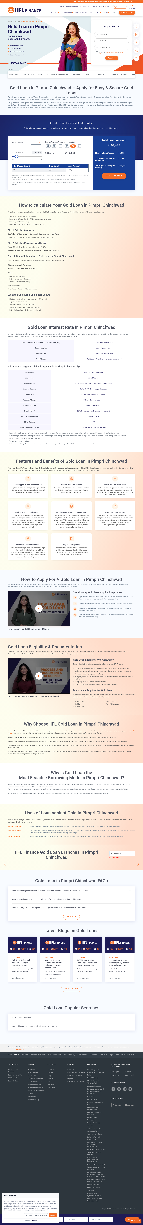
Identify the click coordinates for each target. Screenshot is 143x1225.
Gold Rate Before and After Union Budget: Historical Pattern (21, 962)
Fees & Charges (92, 1078)
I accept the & (109, 52)
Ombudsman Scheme (94, 1134)
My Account (128, 13)
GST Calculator (13, 1078)
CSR (89, 7)
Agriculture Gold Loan (35, 1079)
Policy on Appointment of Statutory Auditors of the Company (96, 1167)
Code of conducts (93, 1184)
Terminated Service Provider (93, 1153)
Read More (20, 1049)
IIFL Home (115, 1075)
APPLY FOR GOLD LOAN (114, 176)
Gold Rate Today (69, 1054)
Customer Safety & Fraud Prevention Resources (96, 1181)
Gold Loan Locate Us (74, 1076)
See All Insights (71, 988)
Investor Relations (71, 7)
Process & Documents (82, 74)
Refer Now (130, 1054)
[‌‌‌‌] (114, 12)
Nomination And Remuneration (93, 1109)
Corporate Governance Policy (95, 1103)
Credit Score (103, 1054)
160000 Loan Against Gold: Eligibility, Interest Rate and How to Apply (119, 962)
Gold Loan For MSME (35, 1085)
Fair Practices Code (94, 1086)
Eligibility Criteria (119, 74)
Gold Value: (49, 153)
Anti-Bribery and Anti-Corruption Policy (94, 1130)
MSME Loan (93, 1054)
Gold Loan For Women (35, 1088)
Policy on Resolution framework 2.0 (94, 1138)
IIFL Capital (115, 1072)
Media (117, 1054)
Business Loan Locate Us (76, 1073)
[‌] (113, 1089)
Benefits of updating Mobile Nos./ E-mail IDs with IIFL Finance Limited (96, 1174)
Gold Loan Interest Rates (57, 74)
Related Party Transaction (92, 1119)
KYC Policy (91, 1096)
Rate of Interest (17, 153)
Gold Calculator (13, 1081)
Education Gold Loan (35, 1082)
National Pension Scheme (76, 1082)
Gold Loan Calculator (32, 74)
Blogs (111, 1054)
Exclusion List (92, 1099)
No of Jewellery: (18, 143)
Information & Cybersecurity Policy (94, 1195)
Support (70, 1079)
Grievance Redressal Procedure (94, 1114)
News (123, 1054)
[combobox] (36, 143)
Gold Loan (13, 74)
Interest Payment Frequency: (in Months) (60, 142)
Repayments (101, 74)
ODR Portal (51, 1088)
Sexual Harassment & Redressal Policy (94, 1200)
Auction (30, 1094)
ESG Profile (83, 7)
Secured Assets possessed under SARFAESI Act (93, 1160)
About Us (61, 7)
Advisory (90, 1126)
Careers (94, 7)
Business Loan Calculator (13, 1071)
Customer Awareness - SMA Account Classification (95, 1144)
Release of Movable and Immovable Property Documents (95, 1091)
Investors (51, 1085)
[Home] (24, 10)
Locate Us (70, 1070)
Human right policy (93, 1187)
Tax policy (90, 1190)
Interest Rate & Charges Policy (95, 1074)
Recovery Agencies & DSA (96, 1149)
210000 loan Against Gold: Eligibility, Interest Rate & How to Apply (87, 962)
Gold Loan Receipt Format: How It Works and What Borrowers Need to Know (53, 964)
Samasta (128, 1072)
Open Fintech (129, 1075)
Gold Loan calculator (15, 1075)
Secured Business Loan (84, 13)
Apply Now (112, 58)
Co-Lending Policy (93, 1070)
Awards (50, 1073)
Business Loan (82, 1054)
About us (51, 1070)
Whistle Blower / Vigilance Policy (93, 1082)
